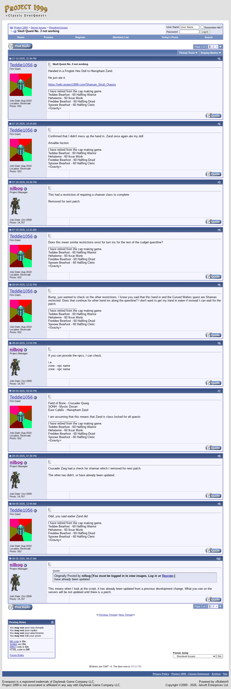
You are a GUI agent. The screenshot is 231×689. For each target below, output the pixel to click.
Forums (48, 37)
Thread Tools (187, 52)
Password (172, 31)
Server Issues (38, 27)
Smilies (13, 644)
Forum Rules (17, 655)
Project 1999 (21, 27)
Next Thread (126, 614)
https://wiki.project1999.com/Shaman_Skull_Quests (82, 84)
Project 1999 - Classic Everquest (190, 674)
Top (225, 674)
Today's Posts (170, 37)
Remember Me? (213, 27)
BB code (14, 641)
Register (80, 37)
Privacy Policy (161, 674)
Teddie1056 (21, 65)
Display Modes (209, 52)
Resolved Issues (58, 27)
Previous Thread (108, 614)
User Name (172, 27)
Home (20, 37)
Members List (121, 37)
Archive (216, 674)
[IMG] (13, 646)
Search (209, 37)
